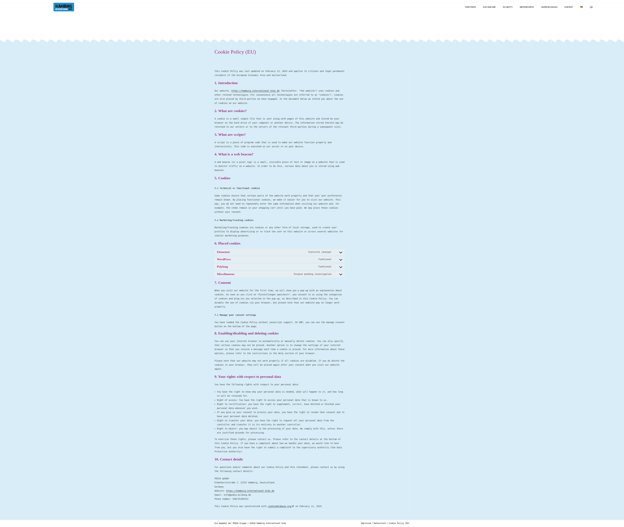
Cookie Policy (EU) (399, 523)
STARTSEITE (470, 7)
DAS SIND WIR (489, 7)
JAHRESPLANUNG (549, 7)
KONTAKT (569, 7)
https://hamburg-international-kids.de (255, 90)
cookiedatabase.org (279, 506)
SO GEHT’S (508, 7)
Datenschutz (380, 523)
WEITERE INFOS (527, 7)
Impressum (366, 523)
